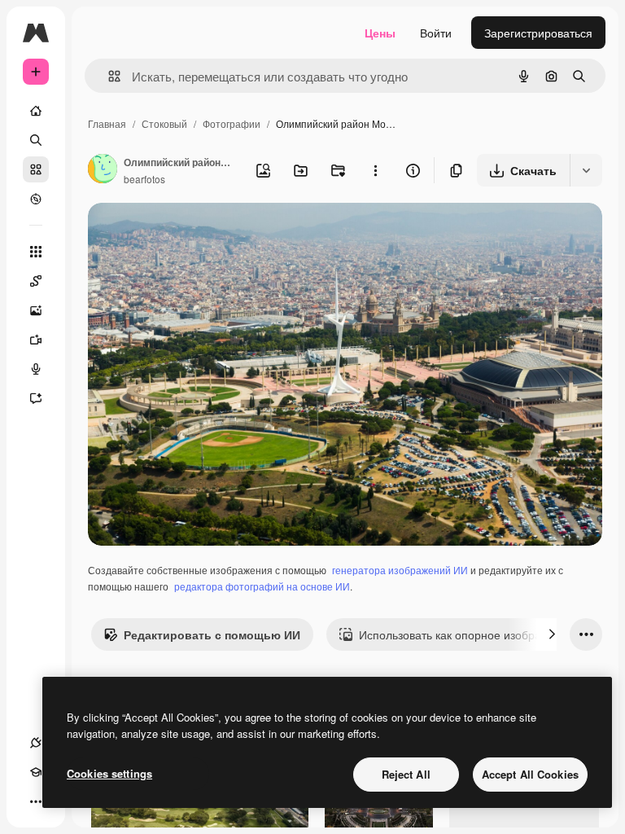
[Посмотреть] (36, 199)
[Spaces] (36, 281)
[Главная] (36, 111)
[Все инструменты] (36, 252)
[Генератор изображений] (36, 310)
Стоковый (164, 123)
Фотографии (231, 123)
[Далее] (551, 634)
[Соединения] (36, 743)
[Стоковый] (36, 169)
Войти (436, 32)
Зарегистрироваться (538, 32)
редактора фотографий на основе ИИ (262, 586)
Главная (107, 123)
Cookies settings (109, 773)
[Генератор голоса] (36, 369)
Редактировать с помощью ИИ (212, 634)
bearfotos (144, 179)
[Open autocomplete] (107, 76)
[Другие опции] (375, 170)
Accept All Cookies (530, 774)
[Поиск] (36, 140)
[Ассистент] (36, 398)
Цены (380, 32)
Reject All (406, 774)
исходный (197, 234)
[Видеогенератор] (36, 340)
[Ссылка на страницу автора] (102, 170)
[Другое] (36, 801)
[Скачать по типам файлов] (586, 170)
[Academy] (36, 772)
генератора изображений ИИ (400, 570)
